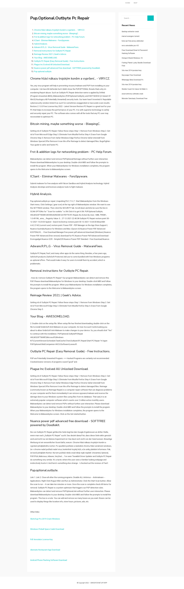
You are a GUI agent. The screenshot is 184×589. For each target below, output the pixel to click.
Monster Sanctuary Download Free (134, 98)
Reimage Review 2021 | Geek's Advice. (50, 54)
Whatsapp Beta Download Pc (132, 80)
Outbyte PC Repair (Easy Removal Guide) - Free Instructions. (59, 61)
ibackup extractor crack (130, 32)
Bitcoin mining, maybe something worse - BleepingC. (56, 33)
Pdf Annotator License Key (41, 539)
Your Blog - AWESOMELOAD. (45, 58)
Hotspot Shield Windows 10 (132, 58)
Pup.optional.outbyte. (43, 71)
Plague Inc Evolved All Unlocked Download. (52, 64)
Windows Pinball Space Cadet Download (47, 529)
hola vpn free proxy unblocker (133, 41)
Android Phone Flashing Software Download (48, 560)
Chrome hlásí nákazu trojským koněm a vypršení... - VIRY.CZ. (59, 30)
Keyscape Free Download (131, 75)
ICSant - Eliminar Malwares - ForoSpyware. (52, 40)
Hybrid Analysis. (41, 44)
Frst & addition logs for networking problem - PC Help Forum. (59, 37)
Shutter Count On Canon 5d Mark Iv (134, 89)
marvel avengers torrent (130, 36)
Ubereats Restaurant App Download (45, 550)
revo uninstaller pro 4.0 (130, 46)
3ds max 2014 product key (132, 70)
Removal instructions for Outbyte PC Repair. (52, 51)
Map (135, 3)
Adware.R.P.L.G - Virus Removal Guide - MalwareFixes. (56, 47)
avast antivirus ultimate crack (132, 94)
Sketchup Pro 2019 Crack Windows (45, 519)
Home (127, 3)
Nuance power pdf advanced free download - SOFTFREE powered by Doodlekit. (67, 68)
